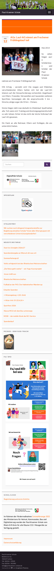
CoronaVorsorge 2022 (41, 517)
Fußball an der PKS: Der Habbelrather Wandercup (23, 284)
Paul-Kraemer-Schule (11, 12)
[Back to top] (48, 565)
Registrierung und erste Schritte (16, 499)
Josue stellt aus (10, 274)
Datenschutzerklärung (12, 542)
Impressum (8, 538)
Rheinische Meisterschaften (15, 279)
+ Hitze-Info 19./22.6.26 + (14, 300)
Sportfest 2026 (10, 305)
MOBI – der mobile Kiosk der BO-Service (20, 316)
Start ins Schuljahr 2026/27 (14, 248)
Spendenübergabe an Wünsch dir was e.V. (20, 253)
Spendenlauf (9, 321)
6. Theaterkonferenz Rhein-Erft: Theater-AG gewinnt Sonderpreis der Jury (28, 23)
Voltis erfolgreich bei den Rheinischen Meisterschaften (25, 263)
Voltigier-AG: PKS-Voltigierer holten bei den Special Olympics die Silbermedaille (27, 30)
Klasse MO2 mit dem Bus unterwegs (18, 311)
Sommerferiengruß (11, 258)
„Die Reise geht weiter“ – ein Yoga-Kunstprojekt (23, 269)
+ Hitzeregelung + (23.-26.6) (15, 295)
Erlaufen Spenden (11, 290)
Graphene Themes (22, 568)
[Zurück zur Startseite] (27, 4)
